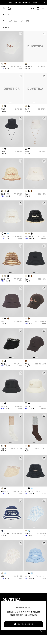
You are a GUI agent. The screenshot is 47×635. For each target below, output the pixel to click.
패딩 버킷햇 (18, 406)
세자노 (3, 152)
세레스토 (27, 534)
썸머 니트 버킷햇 (17, 236)
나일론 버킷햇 (41, 194)
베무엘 (27, 364)
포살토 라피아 (5, 194)
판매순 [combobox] (5, 27)
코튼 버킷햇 (18, 151)
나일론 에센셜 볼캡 (40, 364)
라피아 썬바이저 (17, 364)
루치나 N (4, 406)
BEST (16, 21)
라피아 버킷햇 (18, 194)
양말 (27, 21)
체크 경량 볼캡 (41, 534)
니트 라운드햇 (41, 66)
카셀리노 (4, 449)
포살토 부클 (28, 67)
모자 (22, 21)
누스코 (3, 67)
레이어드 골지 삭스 (16, 449)
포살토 (3, 109)
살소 (26, 194)
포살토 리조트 (5, 236)
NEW (10, 21)
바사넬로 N (4, 364)
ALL (4, 21)
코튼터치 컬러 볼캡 (16, 66)
